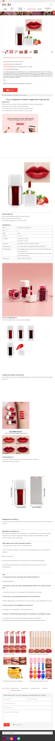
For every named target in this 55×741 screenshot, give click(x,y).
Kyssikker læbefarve (15, 688)
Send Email (10, 90)
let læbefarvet (45, 688)
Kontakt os (48, 9)
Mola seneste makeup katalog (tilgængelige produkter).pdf (17, 83)
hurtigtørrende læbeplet (15, 690)
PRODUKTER (31, 9)
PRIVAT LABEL (20, 9)
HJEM (5, 9)
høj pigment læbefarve (35, 688)
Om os (12, 9)
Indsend (6, 724)
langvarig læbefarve (25, 688)
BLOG (39, 9)
